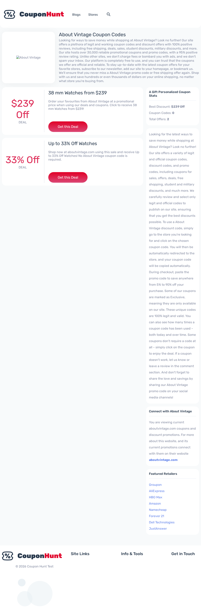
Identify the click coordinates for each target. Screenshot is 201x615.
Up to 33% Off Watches (72, 143)
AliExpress (156, 491)
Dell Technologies (162, 522)
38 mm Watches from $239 (77, 93)
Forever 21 (156, 516)
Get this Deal (68, 127)
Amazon (155, 503)
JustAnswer (158, 528)
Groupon (155, 485)
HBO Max (155, 497)
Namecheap (158, 510)
